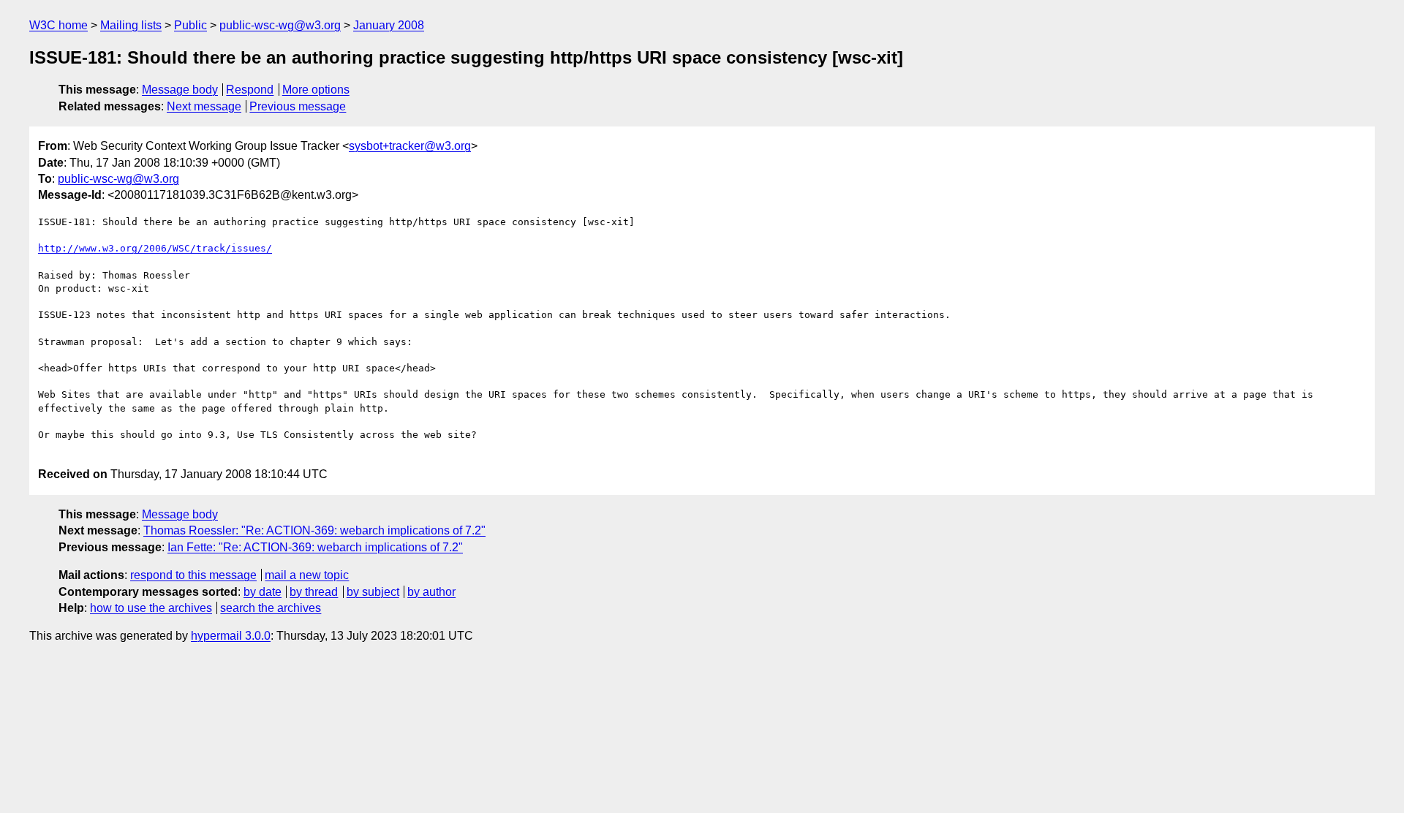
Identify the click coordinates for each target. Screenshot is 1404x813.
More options (316, 89)
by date (263, 592)
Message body (180, 89)
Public (190, 25)
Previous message (297, 106)
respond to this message (193, 575)
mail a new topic (307, 575)
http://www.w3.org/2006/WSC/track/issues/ (155, 248)
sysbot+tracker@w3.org (410, 146)
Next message (204, 106)
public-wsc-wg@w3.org (280, 25)
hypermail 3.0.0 (231, 635)
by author (431, 592)
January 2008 (388, 25)
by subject (373, 592)
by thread (314, 592)
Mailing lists (131, 25)
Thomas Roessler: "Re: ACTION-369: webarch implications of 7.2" (314, 530)
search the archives (270, 608)
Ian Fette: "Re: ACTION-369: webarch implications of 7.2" (315, 547)
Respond (249, 89)
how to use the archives (151, 608)
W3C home (58, 25)
